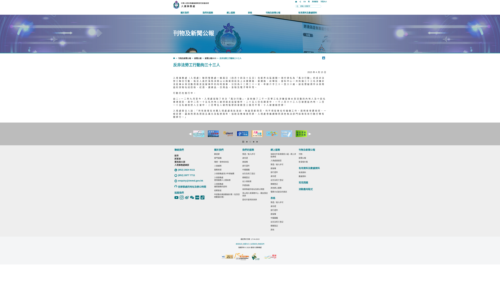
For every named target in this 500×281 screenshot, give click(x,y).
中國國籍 (246, 170)
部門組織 (217, 158)
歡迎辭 (217, 154)
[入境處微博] (187, 197)
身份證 (245, 158)
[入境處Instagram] (182, 197)
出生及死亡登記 (248, 174)
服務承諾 (217, 170)
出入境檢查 (246, 181)
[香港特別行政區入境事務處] (196, 8)
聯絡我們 (261, 244)
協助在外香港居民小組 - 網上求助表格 (283, 155)
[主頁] (296, 2)
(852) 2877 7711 (186, 175)
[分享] (300, 2)
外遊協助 (246, 185)
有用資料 (302, 172)
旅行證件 (246, 166)
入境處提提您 (276, 160)
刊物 (300, 154)
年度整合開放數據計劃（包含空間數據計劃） (227, 195)
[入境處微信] (192, 197)
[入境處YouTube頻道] (177, 197)
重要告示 (246, 244)
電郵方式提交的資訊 (279, 192)
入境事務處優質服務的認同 (220, 185)
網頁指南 (239, 244)
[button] (190, 134)
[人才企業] (255, 257)
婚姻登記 (246, 177)
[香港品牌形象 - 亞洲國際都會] (270, 257)
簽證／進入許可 (248, 154)
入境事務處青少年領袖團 (224, 174)
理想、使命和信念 (221, 162)
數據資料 (302, 176)
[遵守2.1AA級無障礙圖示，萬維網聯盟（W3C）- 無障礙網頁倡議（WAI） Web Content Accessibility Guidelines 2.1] (227, 257)
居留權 (245, 162)
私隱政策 (254, 244)
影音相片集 (303, 162)
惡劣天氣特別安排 (249, 200)
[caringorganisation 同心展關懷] (241, 257)
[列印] (323, 58)
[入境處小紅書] (198, 197)
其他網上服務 (276, 188)
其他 (272, 230)
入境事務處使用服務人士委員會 (222, 178)
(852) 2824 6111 (186, 169)
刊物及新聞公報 (184, 58)
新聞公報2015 (210, 58)
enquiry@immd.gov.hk (190, 180)
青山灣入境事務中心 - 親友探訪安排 (255, 194)
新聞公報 (198, 58)
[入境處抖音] (203, 197)
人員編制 (217, 166)
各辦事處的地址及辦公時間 (192, 187)
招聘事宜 (217, 190)
